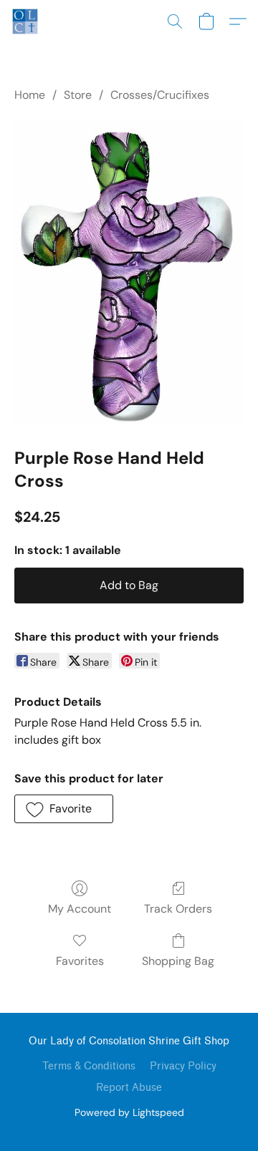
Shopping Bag (178, 960)
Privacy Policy (183, 1066)
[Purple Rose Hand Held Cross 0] (129, 272)
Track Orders (178, 908)
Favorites (80, 960)
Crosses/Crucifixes (159, 94)
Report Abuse (129, 1088)
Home (29, 94)
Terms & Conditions (88, 1066)
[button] (25, 21)
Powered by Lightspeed (129, 1112)
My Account (79, 908)
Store (78, 94)
